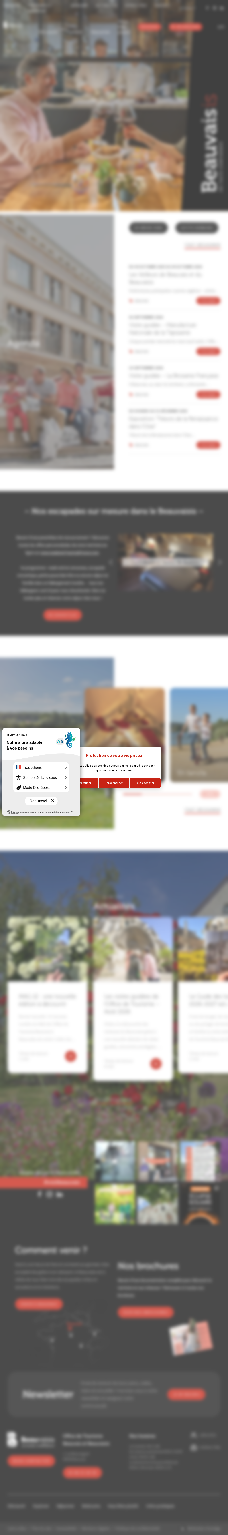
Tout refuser (83, 783)
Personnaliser (114, 783)
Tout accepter (145, 783)
